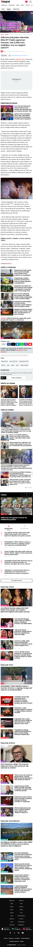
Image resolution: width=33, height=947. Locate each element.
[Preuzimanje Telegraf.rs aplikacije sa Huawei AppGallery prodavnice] (27, 928)
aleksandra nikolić (23, 361)
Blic (10, 263)
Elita (8, 365)
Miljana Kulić (20, 59)
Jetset (2, 34)
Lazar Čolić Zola (13, 361)
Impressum (17, 938)
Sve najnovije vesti (16, 580)
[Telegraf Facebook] (10, 932)
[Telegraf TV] (22, 932)
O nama (6, 938)
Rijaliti (7, 34)
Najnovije (7, 587)
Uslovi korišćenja (23, 355)
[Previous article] (1, 473)
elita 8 (12, 365)
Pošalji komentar (16, 377)
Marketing (11, 938)
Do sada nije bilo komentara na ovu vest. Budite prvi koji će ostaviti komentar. (16, 373)
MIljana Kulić (4, 361)
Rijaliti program (24, 365)
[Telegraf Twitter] (14, 932)
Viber (25, 350)
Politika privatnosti (14, 941)
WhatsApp (19, 350)
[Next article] (32, 473)
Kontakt (22, 941)
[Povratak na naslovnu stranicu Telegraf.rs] (5, 2)
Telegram (3, 352)
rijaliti (17, 365)
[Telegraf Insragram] (18, 932)
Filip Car (3, 365)
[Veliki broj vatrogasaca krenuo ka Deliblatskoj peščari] (16, 506)
